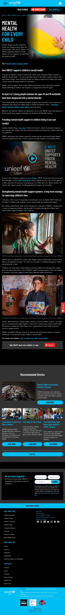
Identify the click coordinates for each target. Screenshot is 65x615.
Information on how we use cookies (45, 517)
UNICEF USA (14, 3)
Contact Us (23, 589)
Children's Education (9, 515)
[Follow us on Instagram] (51, 521)
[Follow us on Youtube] (48, 521)
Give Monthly (54, 9)
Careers (6, 546)
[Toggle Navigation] (5, 3)
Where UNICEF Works (9, 537)
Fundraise (6, 574)
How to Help (8, 564)
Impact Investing (8, 577)
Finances (6, 549)
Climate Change (8, 525)
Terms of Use (33, 611)
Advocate (6, 567)
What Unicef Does (9, 511)
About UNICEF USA (9, 542)
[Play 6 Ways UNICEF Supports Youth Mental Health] (32, 158)
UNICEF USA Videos (41, 519)
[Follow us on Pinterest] (54, 521)
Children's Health (8, 518)
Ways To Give (7, 583)
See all (32, 454)
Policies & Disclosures (34, 610)
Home (4, 15)
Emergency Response (9, 528)
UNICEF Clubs (7, 580)
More (59, 256)
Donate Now (40, 9)
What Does (14, 15)
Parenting (6, 531)
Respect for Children (9, 534)
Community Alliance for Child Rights (13, 559)
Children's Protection (9, 521)
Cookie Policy (37, 608)
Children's (27, 15)
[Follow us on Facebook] (38, 521)
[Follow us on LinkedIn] (44, 521)
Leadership (7, 552)
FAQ (40, 611)
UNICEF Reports (40, 513)
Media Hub (39, 511)
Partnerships (7, 556)
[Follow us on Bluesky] (58, 521)
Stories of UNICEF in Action (43, 515)
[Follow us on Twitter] (41, 521)
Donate (6, 571)
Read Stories (22, 9)
